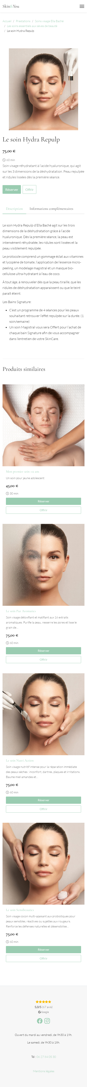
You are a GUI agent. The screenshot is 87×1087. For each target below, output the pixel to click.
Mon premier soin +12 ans (22, 471)
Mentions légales (43, 1071)
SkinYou (11, 6)
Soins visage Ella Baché (49, 21)
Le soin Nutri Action (20, 760)
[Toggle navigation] (81, 6)
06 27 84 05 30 (46, 1057)
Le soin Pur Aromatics (21, 611)
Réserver (11, 189)
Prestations (23, 21)
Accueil (7, 21)
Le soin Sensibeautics (20, 910)
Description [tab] (14, 208)
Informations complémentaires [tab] (51, 208)
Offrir (29, 189)
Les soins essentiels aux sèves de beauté (32, 26)
